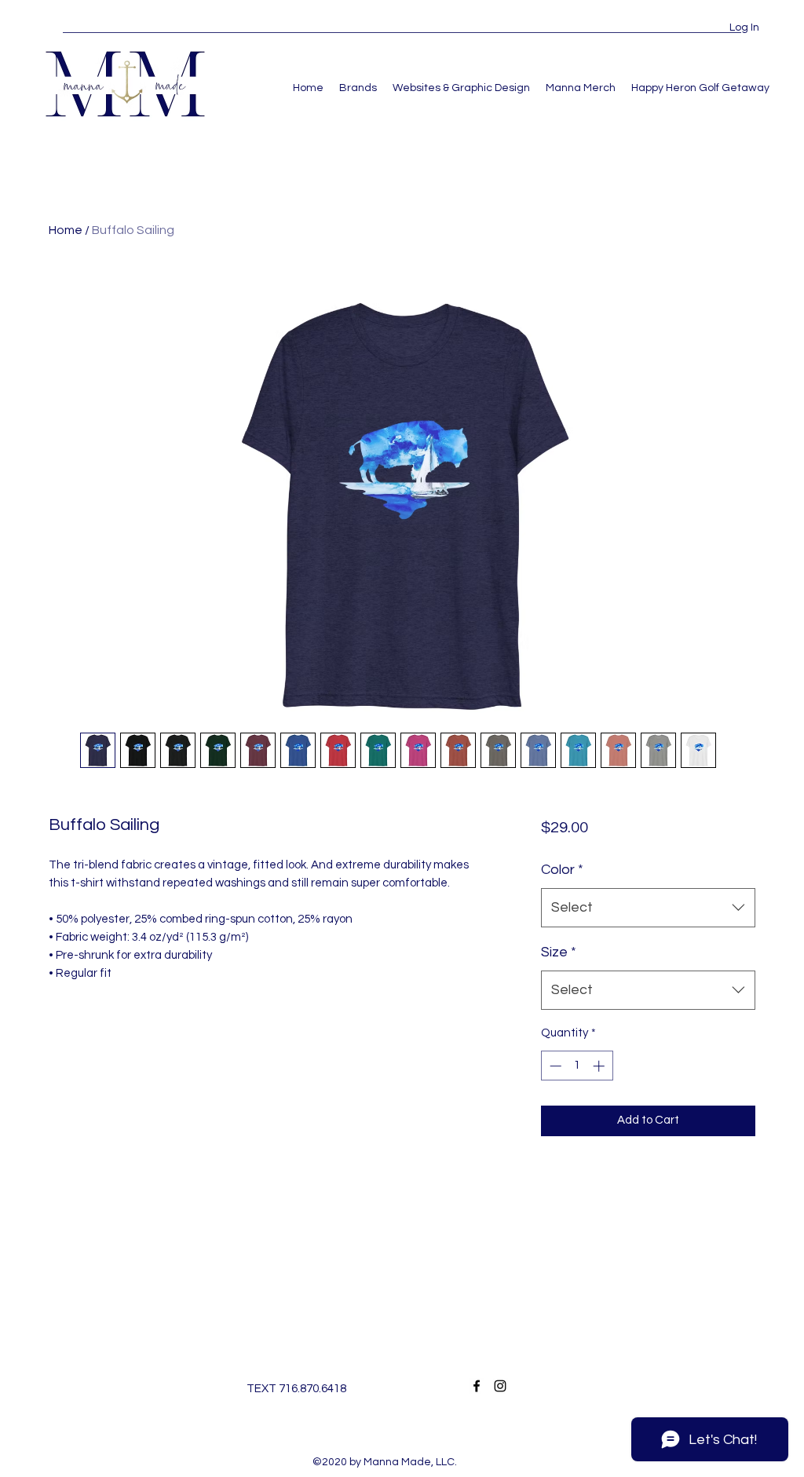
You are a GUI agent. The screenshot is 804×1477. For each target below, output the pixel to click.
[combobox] (648, 907)
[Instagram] (500, 1386)
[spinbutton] (577, 1065)
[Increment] (600, 1065)
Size (558, 952)
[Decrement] (554, 1065)
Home (65, 230)
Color (562, 869)
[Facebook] (476, 1386)
